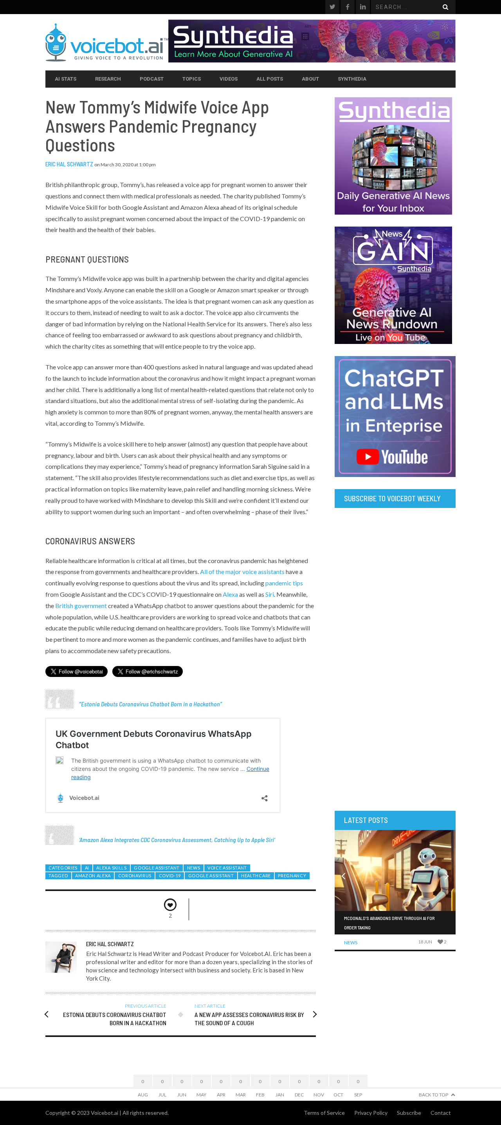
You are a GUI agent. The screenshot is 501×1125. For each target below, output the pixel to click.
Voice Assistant (227, 867)
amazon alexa (93, 875)
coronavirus (135, 875)
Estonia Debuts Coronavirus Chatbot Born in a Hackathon (150, 703)
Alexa (230, 594)
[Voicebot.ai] (106, 42)
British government (81, 605)
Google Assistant (157, 867)
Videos (229, 79)
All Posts (269, 79)
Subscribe (409, 1112)
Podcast (152, 79)
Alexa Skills (111, 867)
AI (87, 867)
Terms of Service (324, 1112)
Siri (269, 594)
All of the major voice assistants (242, 571)
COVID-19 (170, 875)
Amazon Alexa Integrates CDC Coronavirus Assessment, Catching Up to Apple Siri (176, 839)
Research (108, 79)
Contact (441, 1112)
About (310, 79)
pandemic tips (284, 583)
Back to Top (433, 1095)
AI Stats (65, 79)
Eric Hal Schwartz (69, 163)
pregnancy (292, 875)
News (193, 867)
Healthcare (256, 875)
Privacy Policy (370, 1112)
